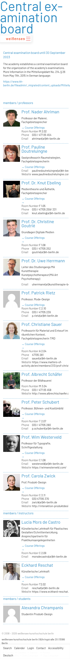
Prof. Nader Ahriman (40, 111)
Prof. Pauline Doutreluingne (34, 149)
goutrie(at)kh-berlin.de (45, 252)
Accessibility (55, 648)
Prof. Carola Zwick (38, 475)
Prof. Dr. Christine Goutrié (37, 223)
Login (30, 648)
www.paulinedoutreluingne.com (51, 174)
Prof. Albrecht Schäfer (41, 374)
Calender (19, 648)
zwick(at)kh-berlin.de (44, 502)
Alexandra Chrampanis (42, 607)
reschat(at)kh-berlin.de (45, 588)
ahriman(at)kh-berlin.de (46, 138)
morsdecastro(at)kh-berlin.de (49, 556)
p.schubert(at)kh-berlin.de (47, 428)
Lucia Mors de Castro (40, 522)
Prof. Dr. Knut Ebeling (41, 182)
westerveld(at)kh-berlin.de (47, 463)
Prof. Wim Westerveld (41, 437)
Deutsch (8, 655)
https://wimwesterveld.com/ (49, 467)
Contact (41, 648)
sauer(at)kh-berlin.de (44, 358)
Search (7, 648)
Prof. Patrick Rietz (38, 292)
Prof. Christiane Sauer (41, 324)
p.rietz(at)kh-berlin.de (45, 315)
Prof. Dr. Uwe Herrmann (43, 260)
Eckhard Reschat (37, 565)
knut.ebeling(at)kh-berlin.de (48, 213)
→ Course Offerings (33, 127)
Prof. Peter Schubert (40, 402)
